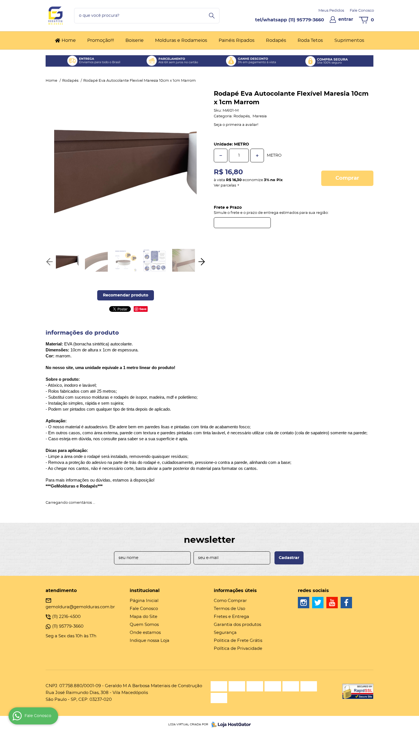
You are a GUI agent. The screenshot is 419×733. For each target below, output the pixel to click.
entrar (345, 19)
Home (69, 40)
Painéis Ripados (237, 40)
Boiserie (134, 40)
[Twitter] (318, 602)
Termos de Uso (229, 609)
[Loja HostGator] (229, 724)
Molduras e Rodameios (181, 40)
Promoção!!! (100, 40)
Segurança (225, 632)
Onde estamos (145, 632)
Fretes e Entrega (231, 617)
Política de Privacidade (238, 648)
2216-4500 (66, 617)
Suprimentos (349, 40)
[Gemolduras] (303, 602)
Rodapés (276, 40)
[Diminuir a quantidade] (220, 155)
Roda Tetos (310, 40)
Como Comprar (230, 601)
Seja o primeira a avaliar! (236, 125)
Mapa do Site (143, 617)
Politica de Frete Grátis (238, 640)
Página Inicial (144, 601)
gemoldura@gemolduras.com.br (80, 607)
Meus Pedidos (331, 11)
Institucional (145, 590)
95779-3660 (306, 20)
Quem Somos (144, 625)
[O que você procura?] (212, 15)
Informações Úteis (235, 590)
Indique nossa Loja (149, 640)
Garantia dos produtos (237, 625)
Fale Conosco (362, 11)
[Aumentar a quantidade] (257, 155)
